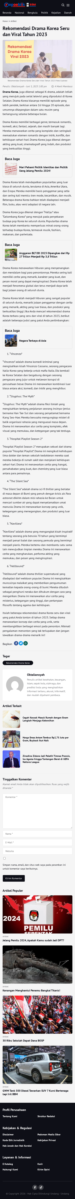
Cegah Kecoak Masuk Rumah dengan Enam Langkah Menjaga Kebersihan (45, 719)
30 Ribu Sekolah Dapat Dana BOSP (23, 1040)
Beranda (7, 12)
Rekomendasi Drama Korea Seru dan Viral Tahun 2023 (36, 31)
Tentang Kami (10, 1116)
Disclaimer (8, 1134)
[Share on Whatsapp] (25, 643)
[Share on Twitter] (21, 643)
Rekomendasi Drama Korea (18, 663)
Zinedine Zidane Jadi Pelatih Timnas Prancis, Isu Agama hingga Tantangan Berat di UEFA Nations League (46, 759)
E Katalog (8, 1164)
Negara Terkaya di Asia (32, 340)
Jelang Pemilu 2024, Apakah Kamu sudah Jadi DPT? (33, 940)
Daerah (68, 12)
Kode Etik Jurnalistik (13, 1140)
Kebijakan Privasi (47, 1140)
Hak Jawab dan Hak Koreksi (17, 1145)
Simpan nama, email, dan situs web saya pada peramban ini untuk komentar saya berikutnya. (34, 866)
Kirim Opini (44, 1169)
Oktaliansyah (17, 86)
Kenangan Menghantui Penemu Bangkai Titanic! (31, 990)
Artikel (6, 936)
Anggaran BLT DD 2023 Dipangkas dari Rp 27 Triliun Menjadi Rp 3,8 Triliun (44, 254)
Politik (44, 12)
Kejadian (56, 12)
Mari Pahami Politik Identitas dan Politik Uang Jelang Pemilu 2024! (43, 168)
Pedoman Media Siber (49, 1134)
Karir (40, 1164)
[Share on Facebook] (16, 643)
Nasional (19, 12)
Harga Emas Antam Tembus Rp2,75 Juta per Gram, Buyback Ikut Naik (46, 739)
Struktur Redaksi (46, 1116)
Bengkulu (33, 12)
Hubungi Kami (10, 1169)
